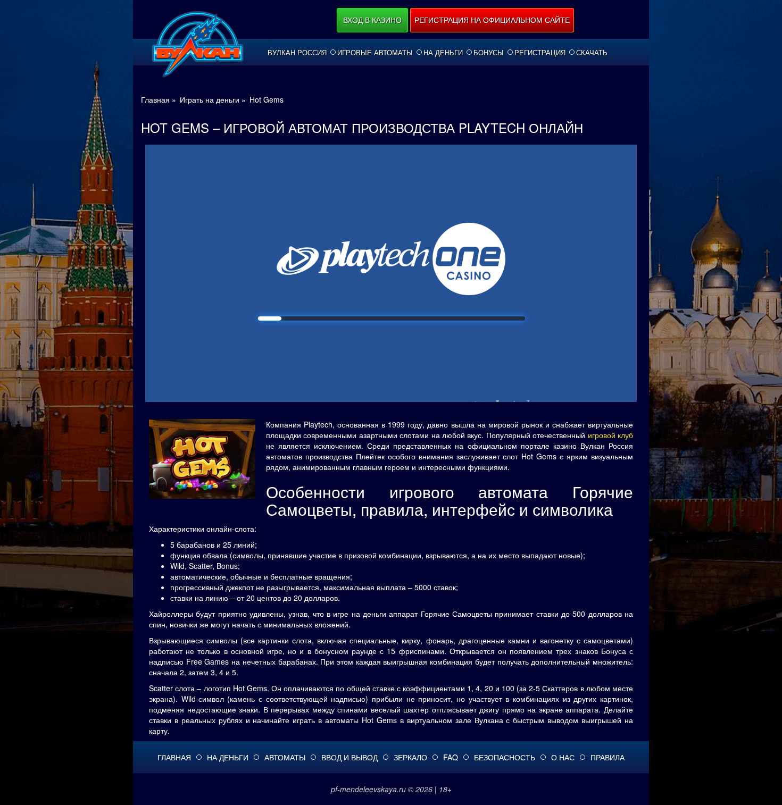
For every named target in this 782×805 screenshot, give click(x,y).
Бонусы (488, 52)
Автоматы (284, 757)
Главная (174, 757)
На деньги (443, 52)
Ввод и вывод (349, 757)
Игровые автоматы (375, 52)
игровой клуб (610, 435)
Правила (607, 757)
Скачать (592, 52)
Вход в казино (372, 19)
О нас (563, 757)
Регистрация (539, 52)
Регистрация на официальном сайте (492, 19)
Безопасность (504, 757)
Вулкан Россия (297, 52)
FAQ (450, 757)
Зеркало (410, 757)
